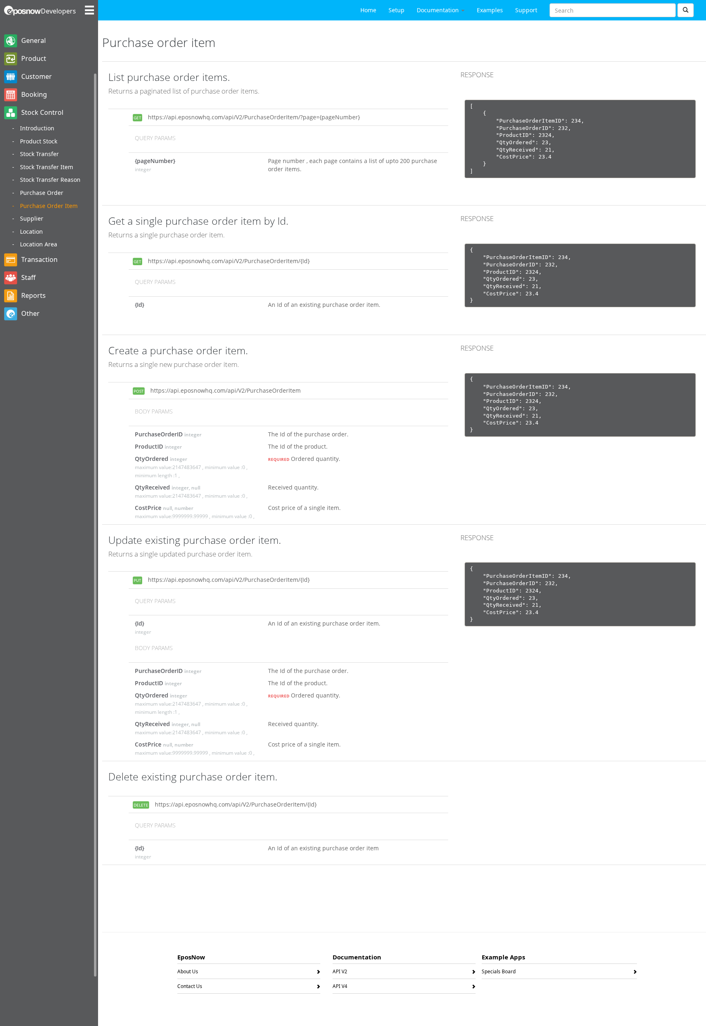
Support (526, 10)
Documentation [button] (438, 10)
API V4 (340, 987)
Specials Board (499, 973)
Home (368, 10)
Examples (490, 10)
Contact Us (189, 987)
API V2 (340, 973)
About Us (187, 973)
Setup (396, 10)
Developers (58, 11)
